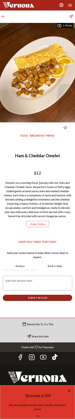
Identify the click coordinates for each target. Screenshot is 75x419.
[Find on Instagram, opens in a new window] (32, 358)
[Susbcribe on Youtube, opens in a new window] (43, 358)
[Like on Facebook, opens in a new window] (20, 358)
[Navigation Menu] (70, 5)
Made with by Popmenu (28, 347)
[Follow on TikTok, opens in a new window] (55, 358)
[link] (37, 224)
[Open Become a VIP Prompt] (37, 416)
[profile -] (61, 5)
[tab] (20, 266)
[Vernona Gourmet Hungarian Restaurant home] (18, 5)
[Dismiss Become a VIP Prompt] (69, 391)
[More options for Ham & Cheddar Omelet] (65, 128)
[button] (4, 16)
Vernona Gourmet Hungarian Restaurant (37, 377)
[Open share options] (71, 16)
